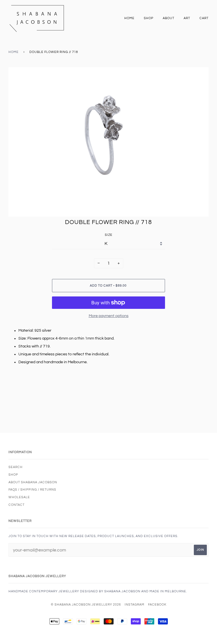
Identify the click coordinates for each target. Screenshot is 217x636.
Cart (204, 18)
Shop (148, 18)
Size (108, 234)
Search (15, 467)
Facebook (157, 604)
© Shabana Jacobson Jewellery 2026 (86, 604)
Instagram (134, 604)
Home (129, 18)
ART (187, 18)
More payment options (109, 316)
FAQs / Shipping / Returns (32, 489)
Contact (16, 504)
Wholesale (19, 497)
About (168, 18)
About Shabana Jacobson (32, 482)
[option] (108, 142)
